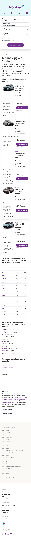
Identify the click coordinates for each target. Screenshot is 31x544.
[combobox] (15, 24)
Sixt (2, 272)
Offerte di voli (6, 494)
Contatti (4, 519)
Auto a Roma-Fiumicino (8, 437)
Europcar (4, 282)
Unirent (3, 285)
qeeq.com (18, 181)
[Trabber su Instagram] (3, 534)
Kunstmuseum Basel (7, 399)
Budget (17, 85)
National (4, 311)
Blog (3, 508)
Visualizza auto (22, 108)
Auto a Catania (6, 434)
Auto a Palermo (6, 441)
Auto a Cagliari (5, 448)
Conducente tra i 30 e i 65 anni (9, 40)
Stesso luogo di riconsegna (9, 38)
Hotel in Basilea (7, 409)
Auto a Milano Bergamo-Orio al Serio (11, 466)
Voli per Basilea (7, 413)
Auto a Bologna (6, 471)
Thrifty (3, 295)
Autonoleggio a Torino (7, 367)
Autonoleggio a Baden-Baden (9, 364)
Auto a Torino (5, 473)
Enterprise (4, 301)
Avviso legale (4, 530)
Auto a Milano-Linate (7, 464)
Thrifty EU (4, 345)
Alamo (3, 269)
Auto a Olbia (5, 461)
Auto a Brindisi (5, 455)
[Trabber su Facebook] (5, 534)
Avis (3, 308)
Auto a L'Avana (6, 432)
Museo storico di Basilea (21, 397)
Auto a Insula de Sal (7, 468)
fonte (3, 388)
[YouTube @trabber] (11, 534)
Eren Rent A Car (5, 314)
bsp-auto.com (19, 110)
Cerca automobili (15, 45)
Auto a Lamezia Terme (8, 457)
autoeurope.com (19, 146)
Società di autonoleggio (8, 477)
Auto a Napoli (5, 439)
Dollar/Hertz (4, 305)
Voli (3, 492)
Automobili (5, 499)
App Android (5, 510)
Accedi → (27, 1)
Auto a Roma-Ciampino (8, 453)
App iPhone (5, 512)
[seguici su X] (8, 534)
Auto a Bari (5, 446)
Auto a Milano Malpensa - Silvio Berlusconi (13, 450)
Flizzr (3, 298)
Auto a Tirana (5, 430)
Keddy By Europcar (6, 278)
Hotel (3, 496)
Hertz (3, 288)
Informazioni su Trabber (9, 505)
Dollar (16, 119)
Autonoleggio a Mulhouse (8, 365)
